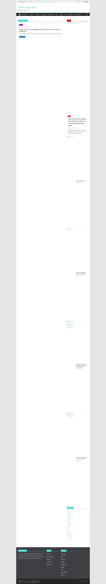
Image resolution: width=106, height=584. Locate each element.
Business (69, 513)
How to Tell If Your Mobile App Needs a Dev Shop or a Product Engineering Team (77, 122)
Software (43, 14)
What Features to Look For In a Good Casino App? (81, 458)
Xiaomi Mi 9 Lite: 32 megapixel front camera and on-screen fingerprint (39, 30)
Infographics (69, 523)
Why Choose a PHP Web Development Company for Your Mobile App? (81, 366)
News (68, 529)
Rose (29, 27)
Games (61, 14)
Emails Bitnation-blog (80, 180)
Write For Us (78, 14)
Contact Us (48, 559)
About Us (48, 554)
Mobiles (31, 14)
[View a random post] (86, 14)
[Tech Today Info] (19, 14)
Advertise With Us (50, 556)
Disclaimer (48, 564)
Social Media (51, 14)
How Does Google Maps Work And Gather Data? (81, 273)
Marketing (69, 525)
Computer (70, 14)
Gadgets (37, 14)
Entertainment (70, 517)
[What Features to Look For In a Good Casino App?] (71, 459)
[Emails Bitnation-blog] (71, 182)
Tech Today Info (27, 7)
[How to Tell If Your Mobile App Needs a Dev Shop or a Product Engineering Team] (77, 68)
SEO (65, 14)
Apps (57, 14)
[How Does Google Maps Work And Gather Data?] (71, 274)
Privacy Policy (49, 562)
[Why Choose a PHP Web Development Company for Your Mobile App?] (71, 366)
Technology (25, 14)
